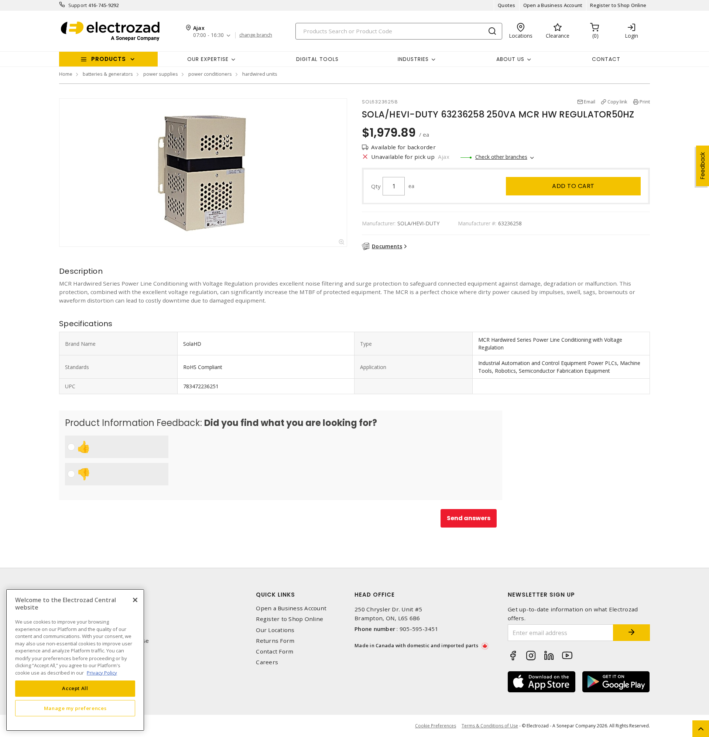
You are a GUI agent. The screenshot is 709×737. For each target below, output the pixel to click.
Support (77, 5)
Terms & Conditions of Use (490, 726)
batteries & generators (108, 74)
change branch (255, 35)
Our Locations (275, 630)
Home (65, 74)
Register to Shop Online (618, 5)
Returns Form (275, 640)
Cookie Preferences (435, 726)
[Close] (135, 600)
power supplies (160, 74)
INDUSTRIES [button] (413, 59)
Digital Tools (317, 59)
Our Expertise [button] (208, 59)
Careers (267, 662)
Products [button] (108, 59)
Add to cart (573, 186)
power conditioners (210, 74)
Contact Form (274, 651)
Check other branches (501, 156)
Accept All (75, 688)
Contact (606, 59)
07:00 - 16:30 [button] (208, 35)
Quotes (507, 5)
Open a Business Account (553, 5)
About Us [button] (510, 59)
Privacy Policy (102, 672)
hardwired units (259, 74)
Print (645, 101)
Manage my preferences (75, 708)
